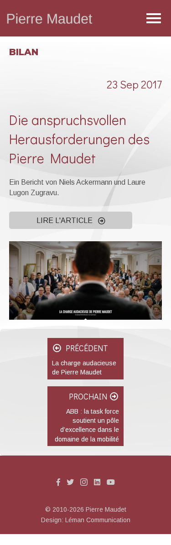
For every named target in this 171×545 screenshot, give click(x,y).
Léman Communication (97, 520)
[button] (70, 220)
